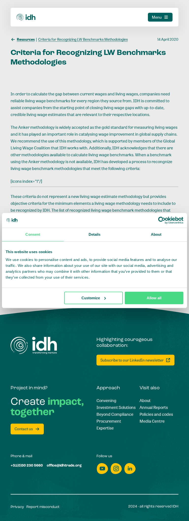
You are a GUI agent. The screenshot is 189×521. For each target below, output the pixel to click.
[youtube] (102, 468)
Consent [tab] (32, 234)
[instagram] (116, 468)
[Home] (26, 17)
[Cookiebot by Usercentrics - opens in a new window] (161, 220)
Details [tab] (95, 234)
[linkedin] (130, 468)
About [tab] (156, 234)
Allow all (154, 298)
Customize (90, 298)
